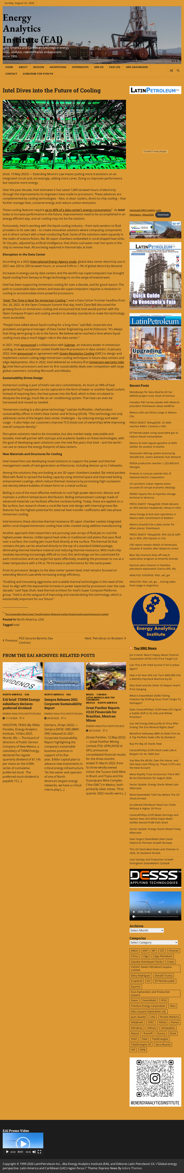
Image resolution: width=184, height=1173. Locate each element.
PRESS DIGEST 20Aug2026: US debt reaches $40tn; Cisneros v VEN (150, 424)
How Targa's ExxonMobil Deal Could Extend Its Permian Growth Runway (151, 840)
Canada (101, 695)
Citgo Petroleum (162, 956)
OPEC (151, 1022)
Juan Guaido (138, 1017)
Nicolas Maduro (169, 1017)
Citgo (145, 956)
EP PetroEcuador (165, 981)
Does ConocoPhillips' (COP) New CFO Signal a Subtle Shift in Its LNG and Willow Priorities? (155, 713)
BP (153, 950)
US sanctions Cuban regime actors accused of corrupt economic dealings (152, 485)
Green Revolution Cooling (77, 353)
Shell (134, 1039)
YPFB (142, 1050)
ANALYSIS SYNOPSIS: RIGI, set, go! (150, 575)
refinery (152, 1028)
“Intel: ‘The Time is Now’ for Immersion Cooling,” (35, 300)
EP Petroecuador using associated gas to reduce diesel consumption (154, 434)
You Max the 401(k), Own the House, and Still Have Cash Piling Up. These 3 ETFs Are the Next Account (155, 764)
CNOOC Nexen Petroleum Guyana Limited (151, 968)
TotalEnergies (160, 1039)
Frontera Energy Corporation (148, 1006)
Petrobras (137, 1028)
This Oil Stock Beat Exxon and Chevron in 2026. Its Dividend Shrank (154, 851)
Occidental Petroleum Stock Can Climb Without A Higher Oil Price (153, 806)
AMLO (134, 950)
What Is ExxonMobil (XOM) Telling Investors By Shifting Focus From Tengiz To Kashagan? (155, 699)
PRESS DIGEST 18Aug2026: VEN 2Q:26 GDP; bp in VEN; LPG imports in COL (155, 536)
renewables (168, 1028)
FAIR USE (114, 67)
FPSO (164, 1000)
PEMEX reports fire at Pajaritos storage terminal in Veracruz (153, 495)
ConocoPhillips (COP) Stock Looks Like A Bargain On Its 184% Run (153, 752)
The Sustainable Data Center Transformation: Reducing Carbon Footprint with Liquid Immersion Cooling (56, 614)
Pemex (175, 1022)
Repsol (135, 1033)
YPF (133, 1050)
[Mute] (34, 1152)
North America (27, 619)
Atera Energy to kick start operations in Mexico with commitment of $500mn (153, 516)
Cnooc (170, 961)
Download (163, 214)
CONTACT (11, 73)
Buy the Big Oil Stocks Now (146, 743)
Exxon (134, 1000)
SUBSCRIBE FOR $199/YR (38, 73)
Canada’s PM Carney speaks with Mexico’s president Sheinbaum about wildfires (155, 404)
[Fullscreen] (39, 1152)
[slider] (20, 1152)
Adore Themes (132, 1168)
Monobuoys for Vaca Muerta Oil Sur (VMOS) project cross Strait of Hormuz (153, 393)
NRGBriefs (137, 1022)
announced (28, 345)
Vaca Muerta (163, 1044)
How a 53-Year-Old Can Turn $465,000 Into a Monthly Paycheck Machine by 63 (155, 677)
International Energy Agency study (53, 262)
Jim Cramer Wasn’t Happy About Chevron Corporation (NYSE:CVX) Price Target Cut (154, 656)
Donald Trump (163, 975)
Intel (16, 625)
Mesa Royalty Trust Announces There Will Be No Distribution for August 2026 (155, 776)
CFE (162, 950)
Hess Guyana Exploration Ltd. (148, 1011)
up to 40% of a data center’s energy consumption (78, 210)
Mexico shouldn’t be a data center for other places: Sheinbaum (152, 526)
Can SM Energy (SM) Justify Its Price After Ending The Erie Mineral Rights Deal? (154, 725)
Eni (149, 981)
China (134, 956)
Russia (161, 1033)
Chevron (174, 950)
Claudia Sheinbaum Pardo (146, 961)
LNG (152, 1017)
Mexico (90, 703)
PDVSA (163, 1022)
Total (144, 1039)
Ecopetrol (136, 981)
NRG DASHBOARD (137, 67)
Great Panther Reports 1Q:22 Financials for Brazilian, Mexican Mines (102, 714)
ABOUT (23, 67)
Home (9, 67)
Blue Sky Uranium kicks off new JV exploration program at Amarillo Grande (154, 556)
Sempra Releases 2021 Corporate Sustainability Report (63, 703)
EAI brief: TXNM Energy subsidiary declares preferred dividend (21, 703)
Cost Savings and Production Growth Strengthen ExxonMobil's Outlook (151, 861)
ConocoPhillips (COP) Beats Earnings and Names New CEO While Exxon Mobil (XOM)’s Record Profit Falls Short (154, 818)
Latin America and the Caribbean (100, 699)
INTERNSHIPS (80, 67)
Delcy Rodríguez (140, 975)
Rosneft (148, 1033)
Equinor (136, 986)
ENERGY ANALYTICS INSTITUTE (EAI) (22, 713)
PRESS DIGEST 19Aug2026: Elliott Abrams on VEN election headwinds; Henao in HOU (155, 505)
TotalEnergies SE (141, 1044)
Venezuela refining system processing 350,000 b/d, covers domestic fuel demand (155, 455)
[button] (23, 1144)
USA (41, 619)
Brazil (90, 695)
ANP (145, 950)
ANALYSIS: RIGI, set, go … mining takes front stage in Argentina (153, 583)
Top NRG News (145, 648)
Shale (173, 1033)
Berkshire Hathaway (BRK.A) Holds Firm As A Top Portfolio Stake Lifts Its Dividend (155, 735)
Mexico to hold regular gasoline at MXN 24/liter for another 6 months (153, 444)
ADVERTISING (58, 67)
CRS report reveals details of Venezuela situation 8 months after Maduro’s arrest (154, 546)
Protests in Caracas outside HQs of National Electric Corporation (150, 475)
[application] (23, 1144)
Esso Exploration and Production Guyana (150, 993)
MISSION (38, 67)
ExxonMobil (149, 1000)
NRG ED (99, 67)
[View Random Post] (171, 70)
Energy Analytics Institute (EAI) (33, 28)
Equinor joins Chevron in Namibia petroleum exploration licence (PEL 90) (153, 567)
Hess (173, 1006)
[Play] (7, 1152)
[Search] (177, 70)
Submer (69, 345)
